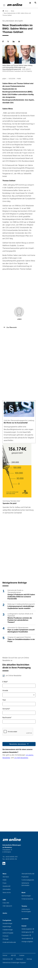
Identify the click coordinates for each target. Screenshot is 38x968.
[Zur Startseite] (14, 4)
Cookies (21, 955)
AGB (12, 955)
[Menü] (4, 5)
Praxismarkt (25, 935)
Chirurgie (6, 939)
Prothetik (5, 936)
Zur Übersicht (11, 327)
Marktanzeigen (26, 895)
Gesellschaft (6, 886)
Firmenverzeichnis (27, 899)
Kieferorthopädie (8, 933)
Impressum (19, 959)
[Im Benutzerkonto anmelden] (30, 3)
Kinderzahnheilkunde (9, 942)
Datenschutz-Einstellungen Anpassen (14, 962)
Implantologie (7, 926)
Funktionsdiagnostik (28, 880)
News (4, 873)
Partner (5, 955)
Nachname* (7, 717)
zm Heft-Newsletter (21, 758)
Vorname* (6, 709)
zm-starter (25, 918)
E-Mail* (5, 682)
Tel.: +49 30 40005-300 (10, 856)
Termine (24, 906)
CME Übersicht (7, 906)
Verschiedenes (26, 938)
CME (4, 900)
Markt (23, 892)
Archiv (5, 913)
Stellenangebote (27, 929)
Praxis (4, 883)
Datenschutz (7, 959)
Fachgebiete (7, 920)
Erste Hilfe (6, 903)
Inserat (24, 926)
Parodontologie (7, 923)
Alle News (6, 877)
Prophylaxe (25, 877)
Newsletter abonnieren (17, 744)
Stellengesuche (26, 932)
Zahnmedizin (7, 889)
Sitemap (29, 959)
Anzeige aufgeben (27, 941)
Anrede (5, 690)
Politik (4, 880)
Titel (4, 700)
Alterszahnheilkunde (28, 873)
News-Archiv (7, 892)
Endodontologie (8, 929)
